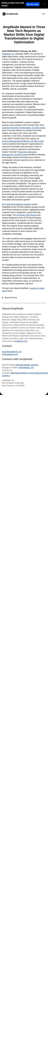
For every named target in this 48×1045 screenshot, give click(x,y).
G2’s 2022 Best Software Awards (16, 204)
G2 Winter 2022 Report (26, 215)
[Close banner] (44, 4)
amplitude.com (21, 341)
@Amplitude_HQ (26, 368)
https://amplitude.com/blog (27, 365)
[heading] (13, 4)
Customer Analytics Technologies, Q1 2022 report (23, 128)
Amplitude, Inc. (8, 54)
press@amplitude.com (12, 352)
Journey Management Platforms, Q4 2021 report (23, 141)
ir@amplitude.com (10, 354)
